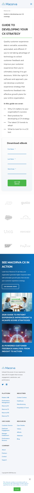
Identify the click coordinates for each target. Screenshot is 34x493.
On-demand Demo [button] (10, 286)
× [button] (30, 479)
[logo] (8, 367)
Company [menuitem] (5, 445)
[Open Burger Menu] (31, 4)
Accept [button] (17, 489)
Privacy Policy (6, 483)
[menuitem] (9, 394)
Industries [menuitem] (21, 393)
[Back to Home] (9, 4)
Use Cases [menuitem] (6, 421)
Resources (7, 10)
